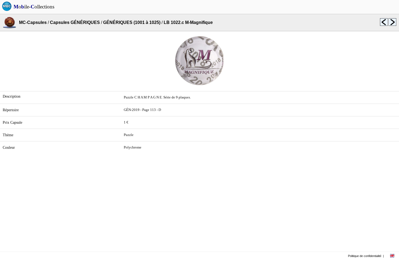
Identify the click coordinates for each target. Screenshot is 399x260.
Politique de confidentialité (364, 256)
